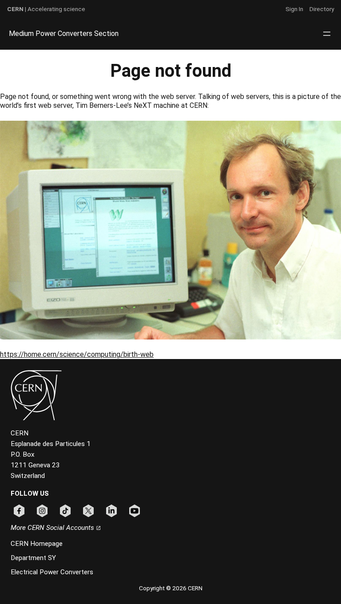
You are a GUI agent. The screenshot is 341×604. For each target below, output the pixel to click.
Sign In (294, 8)
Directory (321, 8)
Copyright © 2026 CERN (170, 588)
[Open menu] (326, 33)
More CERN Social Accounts (53, 528)
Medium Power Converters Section (64, 33)
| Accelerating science (46, 8)
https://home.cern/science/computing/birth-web (77, 354)
